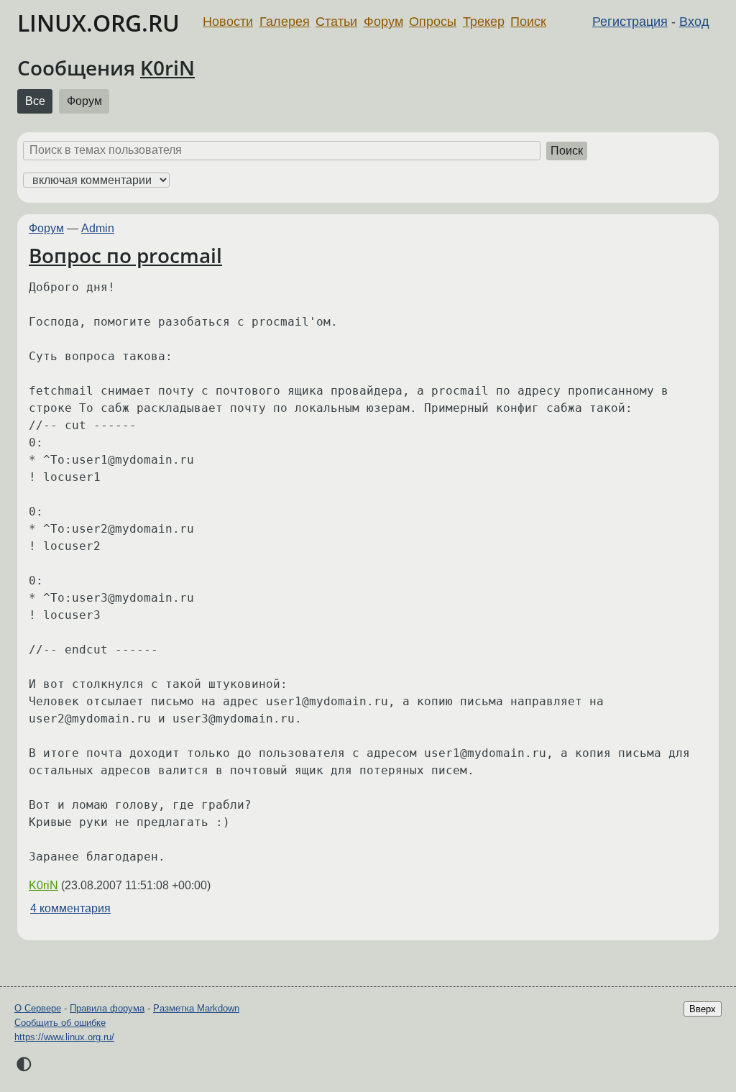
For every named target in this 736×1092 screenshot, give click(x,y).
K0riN (167, 67)
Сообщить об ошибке (60, 1022)
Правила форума (107, 1008)
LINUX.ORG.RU (98, 22)
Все (35, 101)
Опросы (432, 21)
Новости (228, 21)
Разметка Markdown (196, 1008)
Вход (694, 21)
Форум (383, 21)
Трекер (484, 21)
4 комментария (70, 908)
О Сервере (37, 1008)
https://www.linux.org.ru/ (64, 1037)
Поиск (528, 21)
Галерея (284, 21)
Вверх (702, 1009)
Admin (97, 228)
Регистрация (630, 21)
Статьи (336, 21)
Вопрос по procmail (125, 255)
